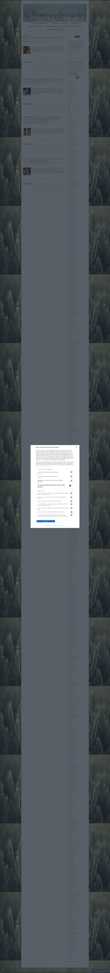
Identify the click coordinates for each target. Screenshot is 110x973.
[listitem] (55, 469)
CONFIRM (45, 521)
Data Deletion (48, 525)
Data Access (55, 525)
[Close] (77, 447)
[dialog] (55, 486)
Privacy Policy (62, 525)
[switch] (70, 472)
